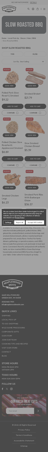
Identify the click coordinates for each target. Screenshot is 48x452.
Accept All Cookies (35, 222)
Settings (8, 222)
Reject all (19, 222)
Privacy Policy (19, 218)
